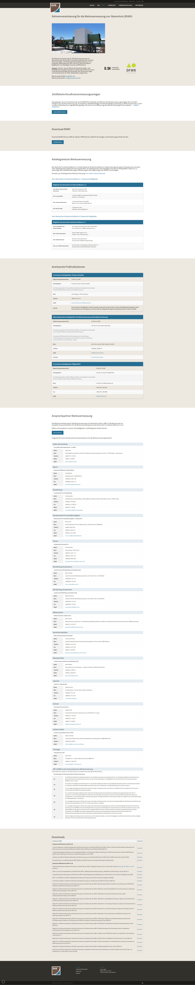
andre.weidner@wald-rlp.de (71, 675)
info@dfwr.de (70, 76)
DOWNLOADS (111, 5)
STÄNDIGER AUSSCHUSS (125, 5)
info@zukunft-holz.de (72, 78)
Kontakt (138, 1)
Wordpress (71, 983)
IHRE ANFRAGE (139, 5)
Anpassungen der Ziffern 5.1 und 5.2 (125, 866)
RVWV (103, 5)
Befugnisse (57, 433)
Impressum (132, 1)
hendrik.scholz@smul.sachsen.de (73, 724)
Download (139, 848)
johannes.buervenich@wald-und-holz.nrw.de (75, 652)
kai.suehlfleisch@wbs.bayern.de (72, 484)
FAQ (98, 5)
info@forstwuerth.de (101, 396)
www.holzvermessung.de (97, 357)
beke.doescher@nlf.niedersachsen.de (74, 627)
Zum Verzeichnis (59, 112)
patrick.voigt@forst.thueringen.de (73, 764)
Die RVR (92, 5)
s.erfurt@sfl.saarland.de (71, 698)
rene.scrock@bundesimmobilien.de (73, 535)
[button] (3, 981)
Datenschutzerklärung (121, 1)
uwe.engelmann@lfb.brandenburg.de (74, 510)
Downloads (57, 142)
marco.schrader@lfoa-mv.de (71, 584)
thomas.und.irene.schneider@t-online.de (81, 303)
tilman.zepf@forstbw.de (71, 461)
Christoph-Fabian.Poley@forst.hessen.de (75, 561)
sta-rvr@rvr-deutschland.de (95, 173)
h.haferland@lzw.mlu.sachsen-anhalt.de (74, 744)
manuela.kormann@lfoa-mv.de (72, 607)
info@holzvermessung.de (97, 353)
